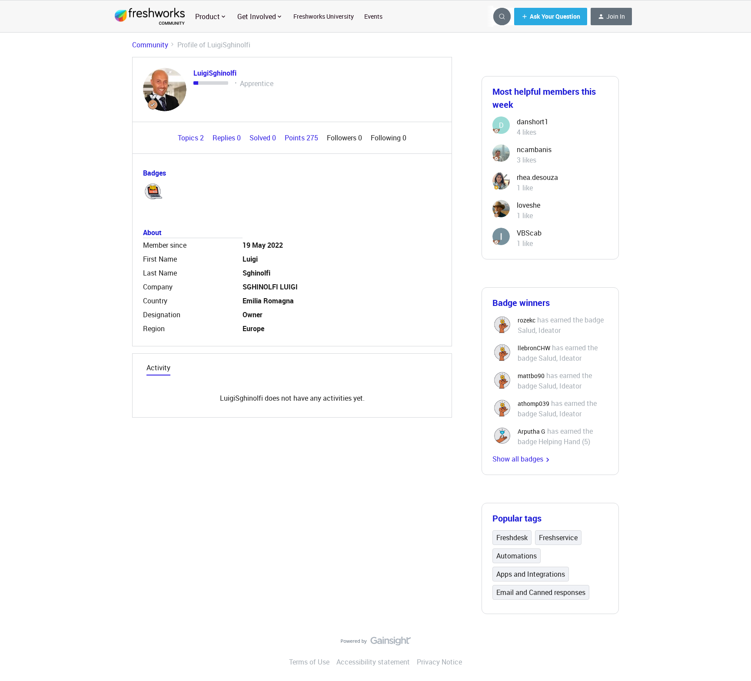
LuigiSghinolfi (214, 73)
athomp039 (533, 403)
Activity (158, 367)
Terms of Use (309, 662)
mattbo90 (531, 376)
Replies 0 (228, 138)
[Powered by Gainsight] (376, 643)
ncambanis (534, 149)
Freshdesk (512, 537)
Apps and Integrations (530, 574)
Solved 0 (263, 138)
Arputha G (531, 431)
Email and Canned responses (540, 592)
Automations (516, 556)
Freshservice (558, 537)
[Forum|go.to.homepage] (150, 16)
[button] (550, 16)
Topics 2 (192, 138)
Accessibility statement (373, 662)
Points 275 (302, 138)
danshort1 (532, 121)
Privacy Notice (439, 662)
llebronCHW (534, 348)
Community (150, 45)
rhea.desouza (537, 177)
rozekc (526, 320)
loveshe (528, 205)
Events (373, 16)
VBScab (529, 233)
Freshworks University (323, 16)
